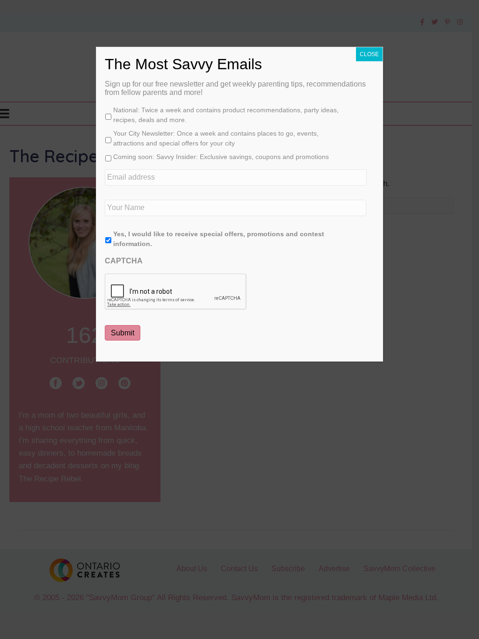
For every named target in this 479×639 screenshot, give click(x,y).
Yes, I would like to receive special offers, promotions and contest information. (218, 238)
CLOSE (369, 54)
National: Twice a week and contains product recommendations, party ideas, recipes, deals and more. (226, 114)
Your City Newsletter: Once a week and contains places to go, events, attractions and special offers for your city (216, 138)
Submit (122, 333)
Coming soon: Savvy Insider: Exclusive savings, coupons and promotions (221, 156)
